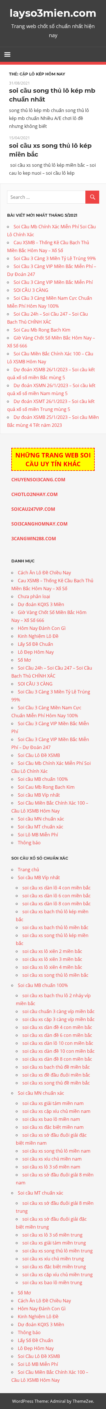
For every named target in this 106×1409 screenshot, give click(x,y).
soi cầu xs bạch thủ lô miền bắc (55, 927)
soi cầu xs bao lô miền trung (52, 1282)
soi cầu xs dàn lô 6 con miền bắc (56, 896)
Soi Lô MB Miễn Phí (38, 835)
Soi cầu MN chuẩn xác (41, 819)
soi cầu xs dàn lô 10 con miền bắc (57, 1043)
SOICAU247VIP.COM (33, 509)
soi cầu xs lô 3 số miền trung (52, 1235)
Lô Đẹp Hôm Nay (36, 652)
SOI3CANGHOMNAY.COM (39, 524)
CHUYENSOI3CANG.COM (38, 479)
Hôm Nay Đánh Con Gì (42, 628)
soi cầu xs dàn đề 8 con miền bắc (57, 1059)
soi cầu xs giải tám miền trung (54, 1243)
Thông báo (29, 843)
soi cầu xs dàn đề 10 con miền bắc (58, 1051)
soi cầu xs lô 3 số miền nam (51, 1167)
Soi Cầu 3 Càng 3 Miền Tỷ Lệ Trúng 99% (55, 258)
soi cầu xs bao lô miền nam (51, 1119)
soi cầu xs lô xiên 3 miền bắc (52, 959)
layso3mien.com (53, 13)
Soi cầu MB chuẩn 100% (43, 779)
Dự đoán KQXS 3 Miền (41, 604)
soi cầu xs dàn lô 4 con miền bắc (56, 888)
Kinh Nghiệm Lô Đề (38, 636)
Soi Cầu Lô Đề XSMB (39, 755)
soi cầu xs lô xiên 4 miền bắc (52, 967)
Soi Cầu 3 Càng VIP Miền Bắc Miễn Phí (53, 282)
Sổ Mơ (24, 660)
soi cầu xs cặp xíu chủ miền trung (57, 1274)
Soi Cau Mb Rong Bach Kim (42, 330)
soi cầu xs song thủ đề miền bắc (56, 1083)
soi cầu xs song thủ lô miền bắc (55, 975)
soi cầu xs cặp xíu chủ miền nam (56, 1111)
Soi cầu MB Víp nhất (39, 795)
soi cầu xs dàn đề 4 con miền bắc (57, 1027)
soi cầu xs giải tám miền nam (53, 1103)
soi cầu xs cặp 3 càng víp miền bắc (58, 1019)
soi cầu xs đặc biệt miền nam (53, 1127)
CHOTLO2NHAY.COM (34, 494)
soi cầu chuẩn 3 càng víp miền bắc (58, 1011)
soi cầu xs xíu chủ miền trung (53, 1259)
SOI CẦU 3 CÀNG (31, 290)
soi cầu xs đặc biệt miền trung (54, 1267)
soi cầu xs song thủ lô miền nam (56, 1151)
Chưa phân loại (34, 596)
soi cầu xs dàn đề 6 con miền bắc (57, 1035)
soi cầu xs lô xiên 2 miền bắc (52, 951)
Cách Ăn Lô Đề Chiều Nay (44, 572)
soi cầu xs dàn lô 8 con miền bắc (56, 903)
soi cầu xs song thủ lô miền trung (57, 1251)
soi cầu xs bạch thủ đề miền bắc (56, 1067)
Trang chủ (28, 869)
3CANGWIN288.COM (33, 538)
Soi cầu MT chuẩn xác (40, 827)
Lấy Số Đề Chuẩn (35, 644)
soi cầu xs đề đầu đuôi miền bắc (56, 1075)
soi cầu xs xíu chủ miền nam (52, 1159)
